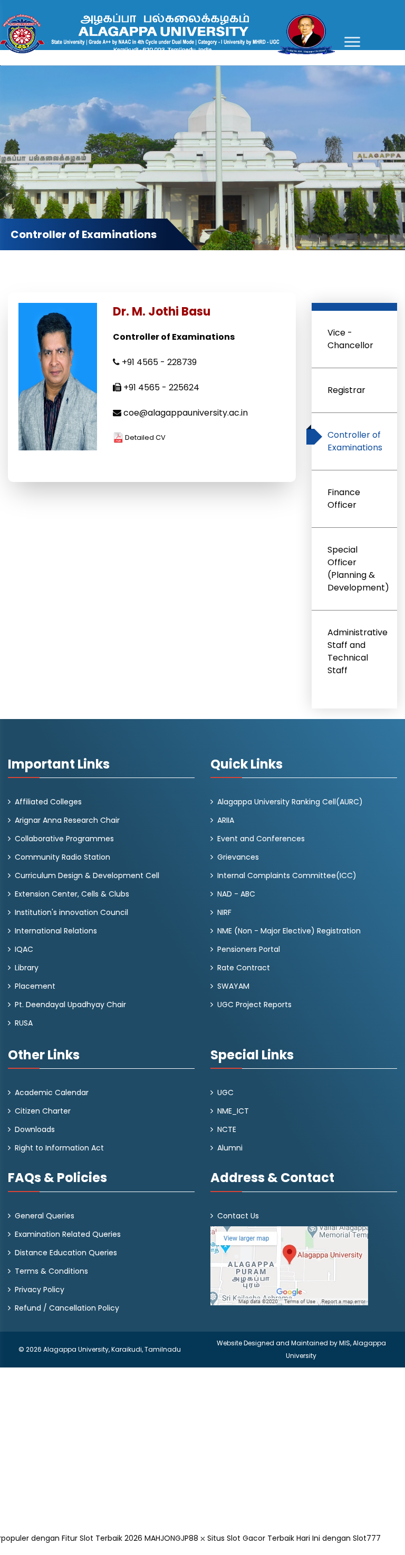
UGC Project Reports (254, 1004)
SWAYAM (233, 986)
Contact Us (238, 1215)
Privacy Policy (39, 1289)
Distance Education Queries (66, 1252)
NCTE (226, 1129)
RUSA (24, 1023)
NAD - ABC (236, 894)
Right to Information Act (59, 1148)
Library (26, 967)
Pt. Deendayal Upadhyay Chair (70, 1004)
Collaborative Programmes (64, 838)
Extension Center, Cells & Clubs (72, 894)
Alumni (230, 1148)
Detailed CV (144, 437)
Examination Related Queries (68, 1234)
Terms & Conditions (51, 1271)
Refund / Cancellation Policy (67, 1308)
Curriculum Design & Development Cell (87, 875)
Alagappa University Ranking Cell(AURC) (290, 801)
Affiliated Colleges (48, 801)
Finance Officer (343, 498)
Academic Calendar (52, 1092)
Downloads (35, 1129)
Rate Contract (243, 967)
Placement (35, 986)
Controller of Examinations (354, 441)
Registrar (346, 390)
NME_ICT (233, 1111)
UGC (225, 1092)
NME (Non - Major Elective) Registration (289, 931)
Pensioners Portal (248, 949)
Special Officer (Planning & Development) (358, 569)
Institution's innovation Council (71, 912)
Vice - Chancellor (350, 339)
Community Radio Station (62, 857)
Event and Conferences (261, 838)
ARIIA (225, 820)
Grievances (238, 857)
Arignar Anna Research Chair (67, 820)
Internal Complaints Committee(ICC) (286, 875)
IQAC (24, 949)
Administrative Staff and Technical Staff (357, 651)
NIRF (224, 912)
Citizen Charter (43, 1111)
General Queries (44, 1215)
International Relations (56, 931)
